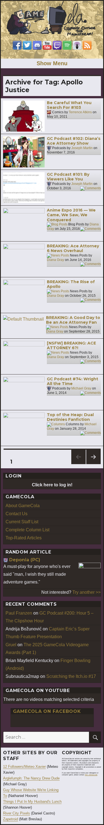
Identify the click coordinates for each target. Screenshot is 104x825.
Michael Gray (81, 388)
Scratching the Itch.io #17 (71, 676)
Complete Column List (27, 529)
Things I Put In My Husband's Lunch (32, 801)
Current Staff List (22, 521)
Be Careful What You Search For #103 (69, 105)
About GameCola (23, 505)
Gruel (11, 644)
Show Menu (52, 63)
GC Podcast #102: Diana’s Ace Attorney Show (73, 141)
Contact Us (16, 513)
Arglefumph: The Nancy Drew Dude (31, 778)
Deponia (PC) (24, 559)
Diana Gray (55, 260)
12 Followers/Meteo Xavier (24, 766)
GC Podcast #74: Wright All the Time (72, 381)
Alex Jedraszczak (91, 775)
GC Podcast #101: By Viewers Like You (68, 177)
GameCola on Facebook (47, 711)
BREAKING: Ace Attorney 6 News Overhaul (73, 248)
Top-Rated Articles (24, 537)
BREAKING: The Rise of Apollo (71, 284)
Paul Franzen (19, 613)
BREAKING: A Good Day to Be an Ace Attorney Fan (73, 320)
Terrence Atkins (80, 112)
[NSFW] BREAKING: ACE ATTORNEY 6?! (71, 346)
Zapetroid (10, 819)
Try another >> (86, 592)
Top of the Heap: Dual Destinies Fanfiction (70, 417)
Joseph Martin (82, 148)
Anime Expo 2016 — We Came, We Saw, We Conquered (71, 215)
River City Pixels (16, 813)
